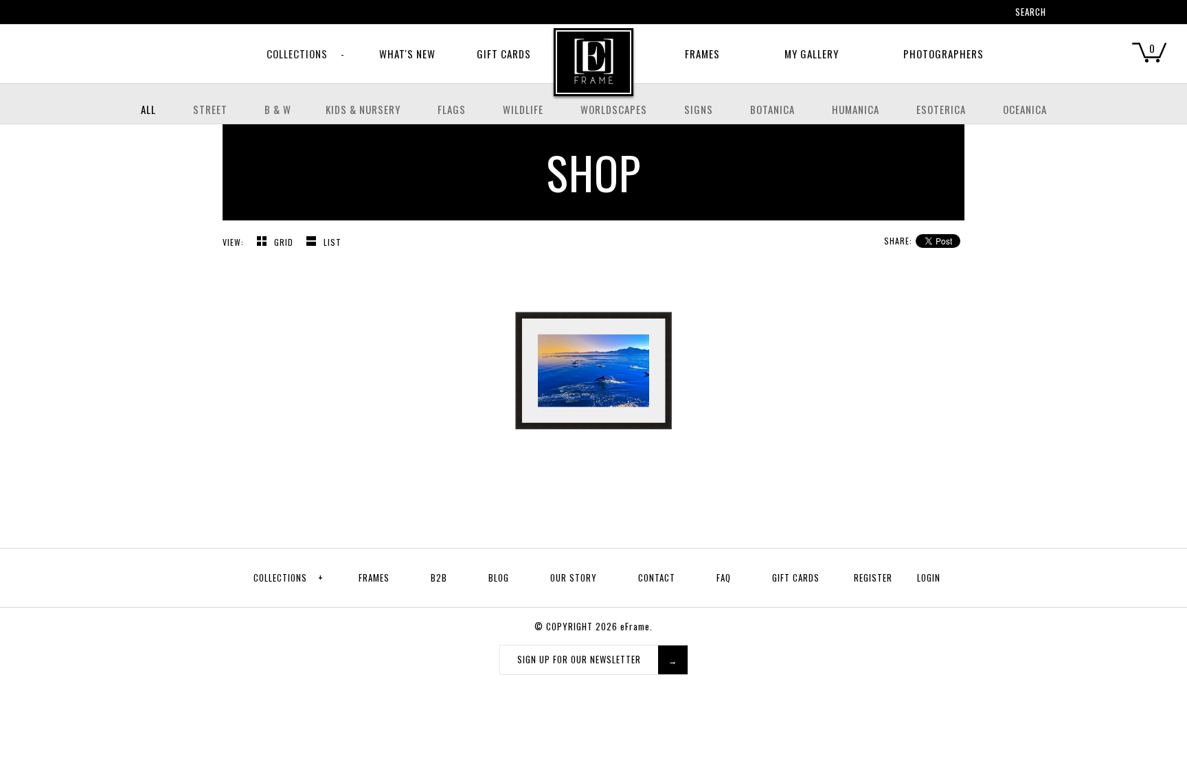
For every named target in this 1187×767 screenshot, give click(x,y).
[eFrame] (593, 71)
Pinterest (930, 13)
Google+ (948, 13)
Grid (285, 242)
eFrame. (636, 626)
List (332, 242)
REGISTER (873, 577)
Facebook (912, 13)
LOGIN (928, 577)
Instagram (966, 13)
